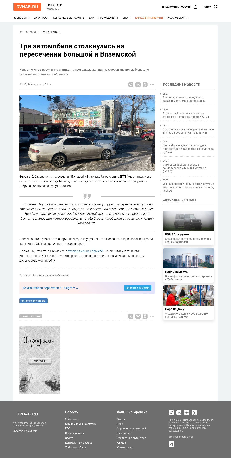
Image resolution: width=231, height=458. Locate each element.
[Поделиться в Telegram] (130, 84)
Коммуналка (125, 447)
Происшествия (108, 17)
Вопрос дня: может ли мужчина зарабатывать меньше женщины (184, 99)
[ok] (194, 412)
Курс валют (124, 433)
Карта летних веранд (149, 17)
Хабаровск (41, 17)
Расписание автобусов (131, 438)
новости (54, 5)
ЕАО (91, 17)
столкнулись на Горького (85, 251)
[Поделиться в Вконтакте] (138, 84)
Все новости (21, 17)
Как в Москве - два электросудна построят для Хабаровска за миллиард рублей (188, 149)
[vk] (178, 412)
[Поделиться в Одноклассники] (145, 84)
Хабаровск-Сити (178, 17)
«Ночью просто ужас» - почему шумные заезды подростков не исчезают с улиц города (188, 187)
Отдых (121, 419)
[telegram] (171, 412)
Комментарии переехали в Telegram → (51, 288)
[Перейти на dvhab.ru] (27, 7)
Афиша (121, 442)
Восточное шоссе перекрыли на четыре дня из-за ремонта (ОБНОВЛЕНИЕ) (188, 131)
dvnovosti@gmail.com (25, 431)
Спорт (127, 17)
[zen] (186, 412)
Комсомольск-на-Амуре (68, 17)
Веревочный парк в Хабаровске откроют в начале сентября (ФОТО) (186, 115)
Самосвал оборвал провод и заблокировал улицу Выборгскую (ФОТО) (184, 168)
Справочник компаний (131, 428)
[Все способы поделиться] (152, 84)
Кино (120, 423)
